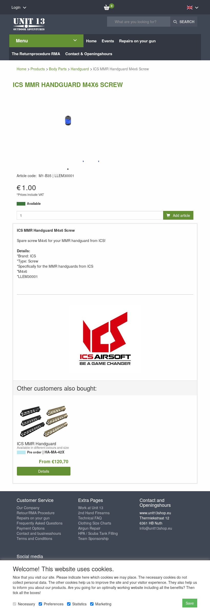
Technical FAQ (90, 517)
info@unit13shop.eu (156, 528)
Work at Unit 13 (90, 507)
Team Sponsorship (93, 538)
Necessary (26, 603)
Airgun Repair (89, 528)
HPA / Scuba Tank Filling (98, 533)
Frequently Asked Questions (39, 523)
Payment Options (31, 528)
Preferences (54, 603)
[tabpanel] (83, 161)
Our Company (28, 507)
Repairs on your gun (33, 517)
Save (190, 603)
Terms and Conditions (34, 538)
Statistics (79, 603)
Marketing (103, 603)
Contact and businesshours (39, 533)
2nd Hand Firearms (94, 512)
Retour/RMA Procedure (36, 512)
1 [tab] (67, 169)
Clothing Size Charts (94, 523)
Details (43, 471)
